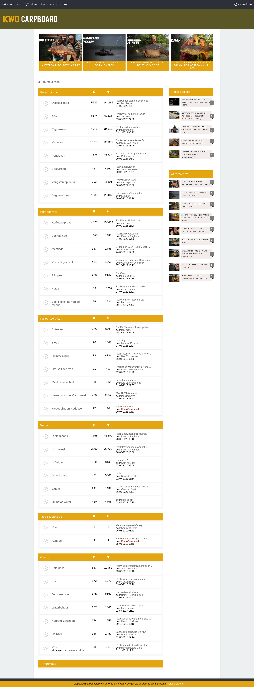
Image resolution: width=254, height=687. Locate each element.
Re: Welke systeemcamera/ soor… (134, 566)
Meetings (57, 248)
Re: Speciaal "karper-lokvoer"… (132, 153)
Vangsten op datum (64, 182)
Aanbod (57, 540)
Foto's (56, 288)
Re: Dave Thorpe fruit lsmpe (130, 114)
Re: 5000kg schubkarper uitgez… (133, 618)
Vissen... (45, 425)
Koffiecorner (48, 211)
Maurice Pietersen (130, 343)
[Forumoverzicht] (30, 17)
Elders (56, 488)
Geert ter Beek (128, 489)
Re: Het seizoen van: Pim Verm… (133, 367)
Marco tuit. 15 (128, 276)
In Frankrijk (59, 449)
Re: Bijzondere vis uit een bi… (132, 286)
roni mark (126, 330)
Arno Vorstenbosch (131, 568)
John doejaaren (129, 169)
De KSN (57, 633)
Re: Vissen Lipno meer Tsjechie (132, 486)
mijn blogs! (121, 340)
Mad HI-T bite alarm (126, 393)
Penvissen (58, 155)
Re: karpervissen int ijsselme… (132, 434)
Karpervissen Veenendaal (129, 193)
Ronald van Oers (130, 476)
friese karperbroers (126, 380)
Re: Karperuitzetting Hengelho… (133, 645)
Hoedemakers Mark (73, 650)
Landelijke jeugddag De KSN (131, 632)
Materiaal (57, 142)
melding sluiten (175, 683)
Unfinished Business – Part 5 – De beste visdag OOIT (148, 64)
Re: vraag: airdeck (125, 167)
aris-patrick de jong (131, 383)
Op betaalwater (61, 501)
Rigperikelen (60, 129)
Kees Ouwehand (130, 409)
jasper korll (127, 130)
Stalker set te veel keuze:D (130, 140)
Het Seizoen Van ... (64, 368)
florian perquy (128, 182)
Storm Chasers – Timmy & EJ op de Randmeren (104, 64)
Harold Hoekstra (129, 621)
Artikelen (57, 329)
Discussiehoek (61, 102)
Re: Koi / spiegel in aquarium (131, 579)
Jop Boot (126, 116)
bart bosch (126, 302)
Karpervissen (49, 92)
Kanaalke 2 (122, 460)
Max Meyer (127, 103)
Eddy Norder (127, 249)
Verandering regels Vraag (129, 525)
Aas (54, 116)
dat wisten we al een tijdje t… (131, 605)
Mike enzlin (127, 500)
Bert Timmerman (129, 356)
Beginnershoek (61, 195)
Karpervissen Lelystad (127, 592)
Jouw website (60, 594)
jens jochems (128, 396)
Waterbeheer (60, 607)
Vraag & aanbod (51, 516)
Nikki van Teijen (129, 143)
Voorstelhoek (60, 235)
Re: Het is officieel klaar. (128, 220)
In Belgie (57, 462)
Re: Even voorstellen (127, 233)
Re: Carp (120, 273)
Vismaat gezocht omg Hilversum (133, 260)
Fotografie (58, 567)
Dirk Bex (125, 196)
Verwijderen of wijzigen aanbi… (132, 538)
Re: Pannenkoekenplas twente (132, 100)
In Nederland (60, 435)
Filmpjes (57, 275)
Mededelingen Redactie (67, 408)
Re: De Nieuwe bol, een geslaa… (133, 327)
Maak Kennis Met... (64, 382)
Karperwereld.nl (51, 318)
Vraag (55, 527)
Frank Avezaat (128, 634)
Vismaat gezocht (62, 262)
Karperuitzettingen (63, 620)
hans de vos (127, 608)
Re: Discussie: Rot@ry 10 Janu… (133, 353)
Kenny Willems (129, 528)
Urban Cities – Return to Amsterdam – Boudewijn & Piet (60, 64)
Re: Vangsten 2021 (126, 180)
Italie (118, 473)
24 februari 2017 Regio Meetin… (133, 247)
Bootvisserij (59, 168)
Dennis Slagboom (130, 236)
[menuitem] (243, 4)
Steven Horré (128, 581)
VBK (54, 647)
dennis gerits (128, 289)
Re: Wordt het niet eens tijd (130, 299)
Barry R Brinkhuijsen (132, 595)
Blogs (55, 342)
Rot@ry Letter (60, 355)
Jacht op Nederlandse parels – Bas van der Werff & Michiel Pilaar (192, 65)
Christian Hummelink (132, 369)
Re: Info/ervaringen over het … (132, 447)
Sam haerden (128, 463)
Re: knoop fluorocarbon (128, 127)
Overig (45, 557)
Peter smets (127, 156)
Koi (54, 581)
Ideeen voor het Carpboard (69, 395)
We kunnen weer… (126, 406)
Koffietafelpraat (61, 222)
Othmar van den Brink (132, 262)
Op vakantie (59, 475)
